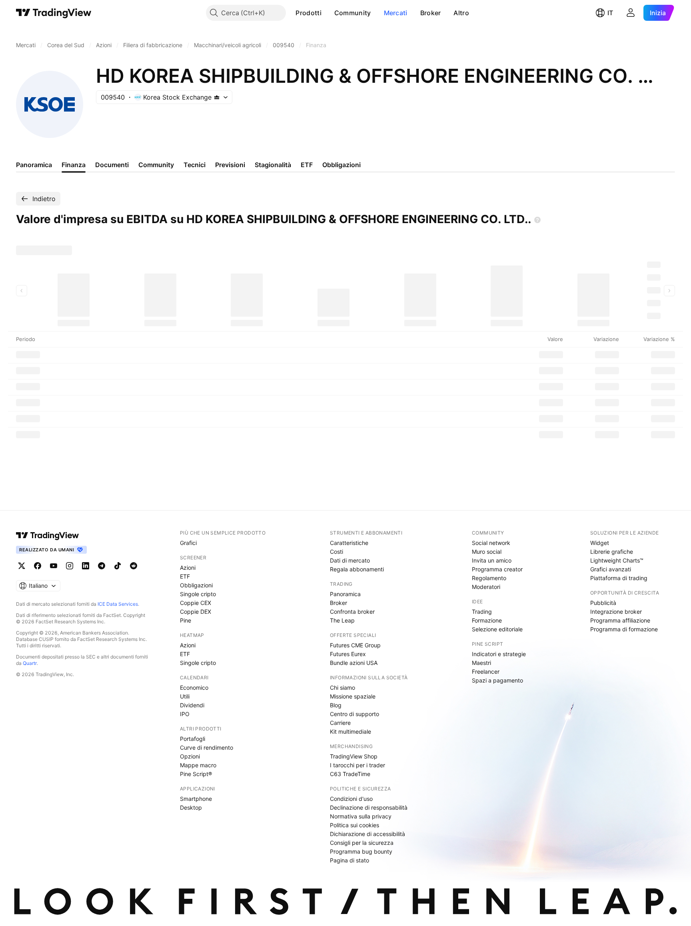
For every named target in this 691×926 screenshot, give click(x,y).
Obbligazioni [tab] (341, 165)
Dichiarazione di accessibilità (367, 833)
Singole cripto (198, 594)
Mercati (395, 13)
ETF (185, 576)
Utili (185, 696)
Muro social (486, 551)
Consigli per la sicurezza (361, 842)
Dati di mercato (350, 560)
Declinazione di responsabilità (368, 807)
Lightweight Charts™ (616, 560)
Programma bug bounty (361, 851)
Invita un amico (491, 560)
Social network (491, 542)
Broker (430, 13)
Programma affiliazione (620, 620)
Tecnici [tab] (195, 165)
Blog (336, 705)
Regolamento (489, 578)
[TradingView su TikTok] (117, 565)
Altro (461, 13)
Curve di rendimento (206, 747)
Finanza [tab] (74, 165)
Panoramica (345, 594)
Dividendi (192, 705)
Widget (599, 542)
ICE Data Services (118, 604)
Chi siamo (342, 687)
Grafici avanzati (610, 569)
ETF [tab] (307, 165)
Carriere (340, 722)
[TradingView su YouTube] (53, 565)
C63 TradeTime (350, 773)
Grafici (188, 542)
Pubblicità (603, 602)
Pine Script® (196, 773)
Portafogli (192, 738)
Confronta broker (352, 611)
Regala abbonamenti (357, 569)
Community (352, 13)
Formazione (487, 620)
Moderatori (486, 586)
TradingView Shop (353, 756)
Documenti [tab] (112, 165)
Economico (194, 687)
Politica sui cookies (354, 825)
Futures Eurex (348, 654)
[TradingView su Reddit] (133, 565)
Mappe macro (198, 765)
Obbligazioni (196, 585)
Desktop (191, 807)
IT (610, 13)
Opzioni (190, 756)
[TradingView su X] (21, 565)
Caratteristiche (349, 542)
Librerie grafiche (611, 551)
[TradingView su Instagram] (69, 565)
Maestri (481, 662)
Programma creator (497, 569)
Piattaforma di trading (618, 578)
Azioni (188, 567)
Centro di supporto (354, 713)
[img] (216, 97)
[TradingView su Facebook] (37, 565)
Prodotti (308, 13)
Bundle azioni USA (353, 662)
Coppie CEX (195, 602)
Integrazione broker (616, 611)
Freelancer (485, 671)
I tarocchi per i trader (357, 765)
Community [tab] (156, 165)
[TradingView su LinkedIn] (85, 565)
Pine (185, 620)
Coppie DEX (195, 611)
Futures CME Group (355, 645)
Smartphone (196, 798)
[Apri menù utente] (631, 13)
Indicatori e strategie (499, 654)
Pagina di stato (349, 860)
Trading (482, 611)
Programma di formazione (624, 629)
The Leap (342, 620)
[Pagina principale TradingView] (54, 12)
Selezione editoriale (497, 629)
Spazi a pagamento (497, 680)
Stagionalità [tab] (273, 165)
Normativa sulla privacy (360, 816)
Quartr (30, 663)
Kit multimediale (350, 731)
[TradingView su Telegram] (101, 565)
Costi (336, 551)
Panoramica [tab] (34, 165)
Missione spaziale (352, 696)
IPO (185, 713)
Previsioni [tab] (230, 165)
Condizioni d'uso (351, 798)
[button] (327, 13)
